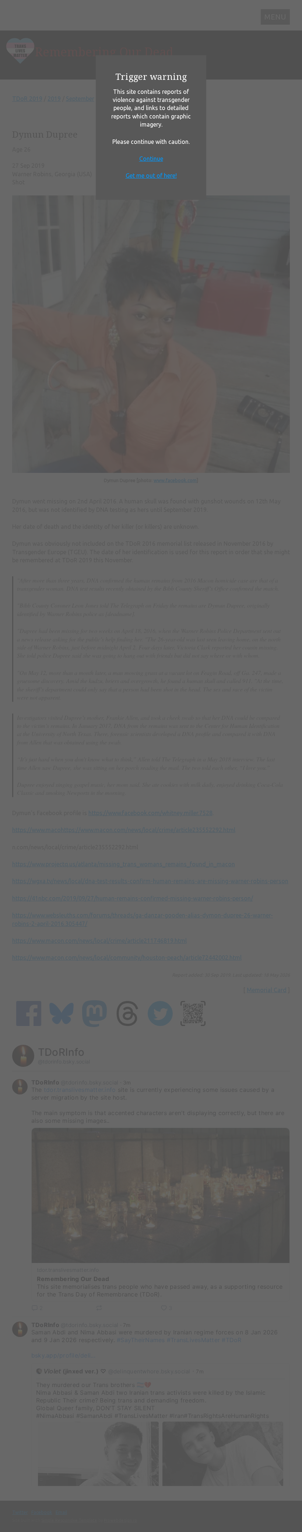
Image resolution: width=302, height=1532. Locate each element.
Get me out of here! (151, 175)
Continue (151, 158)
